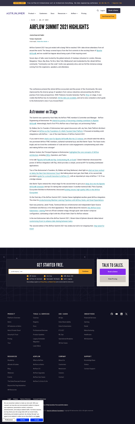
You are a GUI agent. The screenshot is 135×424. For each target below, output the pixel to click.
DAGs (48, 155)
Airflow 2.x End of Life (40, 381)
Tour (9, 343)
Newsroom (62, 369)
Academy (11, 360)
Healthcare (87, 334)
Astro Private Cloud (14, 330)
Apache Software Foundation (55, 410)
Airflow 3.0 (36, 369)
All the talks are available (67, 98)
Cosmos (36, 318)
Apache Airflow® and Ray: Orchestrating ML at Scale (56, 160)
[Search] (97, 10)
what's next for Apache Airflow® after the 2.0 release (63, 139)
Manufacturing (89, 330)
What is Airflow (38, 360)
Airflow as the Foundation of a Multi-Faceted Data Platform (61, 131)
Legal (9, 399)
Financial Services (90, 318)
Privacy (15, 399)
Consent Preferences (39, 399)
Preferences (9, 420)
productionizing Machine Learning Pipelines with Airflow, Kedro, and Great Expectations (71, 200)
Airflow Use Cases (39, 377)
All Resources (12, 390)
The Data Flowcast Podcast (17, 381)
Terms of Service (25, 399)
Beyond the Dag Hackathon (17, 385)
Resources (61, 13)
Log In (103, 10)
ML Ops (61, 334)
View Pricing (112, 279)
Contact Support (89, 369)
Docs (52, 13)
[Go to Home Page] (15, 13)
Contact (61, 377)
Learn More (37, 346)
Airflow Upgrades (39, 373)
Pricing (83, 13)
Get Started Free (108, 16)
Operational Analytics (66, 339)
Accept (36, 420)
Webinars (11, 373)
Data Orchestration (65, 326)
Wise (87, 95)
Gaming (86, 322)
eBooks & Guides (13, 364)
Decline (22, 420)
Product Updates (38, 334)
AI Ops (61, 318)
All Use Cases (63, 343)
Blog (9, 369)
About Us (62, 360)
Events (10, 377)
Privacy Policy (44, 281)
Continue (85, 271)
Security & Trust (13, 334)
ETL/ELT (61, 330)
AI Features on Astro (14, 326)
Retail (86, 326)
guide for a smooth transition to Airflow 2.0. (54, 176)
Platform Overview (14, 318)
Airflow (73, 13)
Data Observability (65, 322)
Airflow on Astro (38, 364)
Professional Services (40, 330)
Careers (61, 373)
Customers (43, 13)
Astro (9, 322)
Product (31, 13)
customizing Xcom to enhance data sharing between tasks (51, 221)
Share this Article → (43, 41)
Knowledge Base (89, 360)
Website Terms (52, 281)
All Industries (88, 339)
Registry (36, 322)
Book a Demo (113, 10)
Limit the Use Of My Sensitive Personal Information (52, 405)
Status (86, 364)
